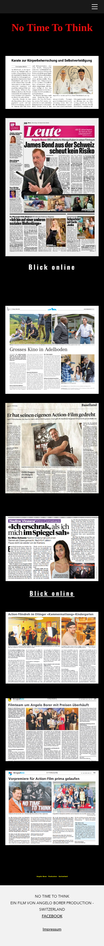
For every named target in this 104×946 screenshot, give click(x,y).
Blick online (52, 267)
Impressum (52, 929)
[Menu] (94, 6)
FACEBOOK (52, 916)
